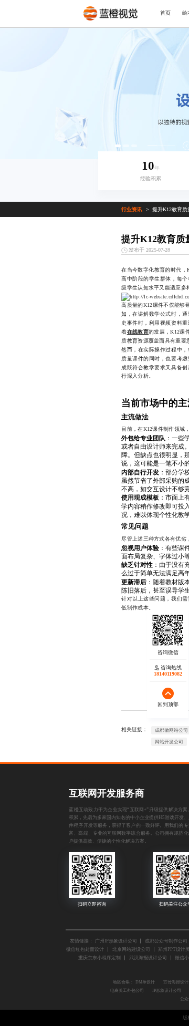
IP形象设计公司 (166, 990)
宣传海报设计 (175, 982)
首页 (165, 13)
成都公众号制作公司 (166, 941)
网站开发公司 (169, 741)
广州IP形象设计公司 (116, 941)
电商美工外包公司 (127, 990)
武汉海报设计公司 (148, 957)
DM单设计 (145, 982)
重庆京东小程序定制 (99, 957)
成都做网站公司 (171, 730)
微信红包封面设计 (85, 949)
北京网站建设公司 (131, 949)
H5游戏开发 (171, 817)
